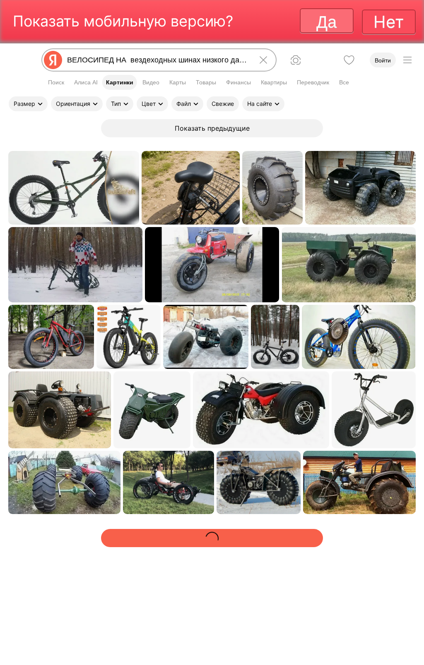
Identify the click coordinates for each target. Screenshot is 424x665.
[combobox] (157, 60)
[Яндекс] (53, 60)
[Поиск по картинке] (296, 60)
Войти (383, 60)
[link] (73, 188)
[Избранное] (349, 60)
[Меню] (407, 60)
